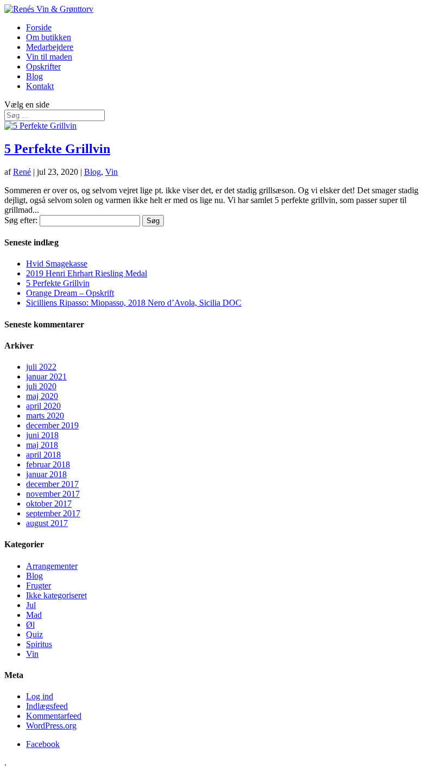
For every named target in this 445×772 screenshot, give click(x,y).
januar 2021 (46, 376)
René (22, 171)
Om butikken (48, 37)
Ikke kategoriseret (56, 595)
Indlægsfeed (47, 706)
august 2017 (47, 523)
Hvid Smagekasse (56, 263)
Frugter (38, 585)
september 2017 (53, 513)
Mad (34, 614)
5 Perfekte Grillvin (57, 149)
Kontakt (40, 86)
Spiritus (39, 644)
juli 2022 (41, 366)
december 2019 (52, 425)
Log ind (39, 696)
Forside (39, 27)
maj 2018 (42, 445)
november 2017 (53, 493)
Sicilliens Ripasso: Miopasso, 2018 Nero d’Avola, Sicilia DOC (133, 302)
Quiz (34, 634)
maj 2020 (42, 396)
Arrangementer (52, 566)
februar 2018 (48, 464)
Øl (30, 624)
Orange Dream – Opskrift (70, 293)
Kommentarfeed (53, 715)
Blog (34, 76)
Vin (111, 171)
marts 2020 (45, 415)
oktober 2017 (49, 503)
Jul (31, 605)
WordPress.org (51, 725)
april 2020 (43, 405)
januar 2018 (46, 474)
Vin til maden (49, 56)
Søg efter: (20, 220)
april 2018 (43, 454)
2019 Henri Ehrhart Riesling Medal (86, 273)
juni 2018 (42, 435)
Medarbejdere (49, 47)
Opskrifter (43, 66)
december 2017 (52, 484)
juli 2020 (41, 386)
